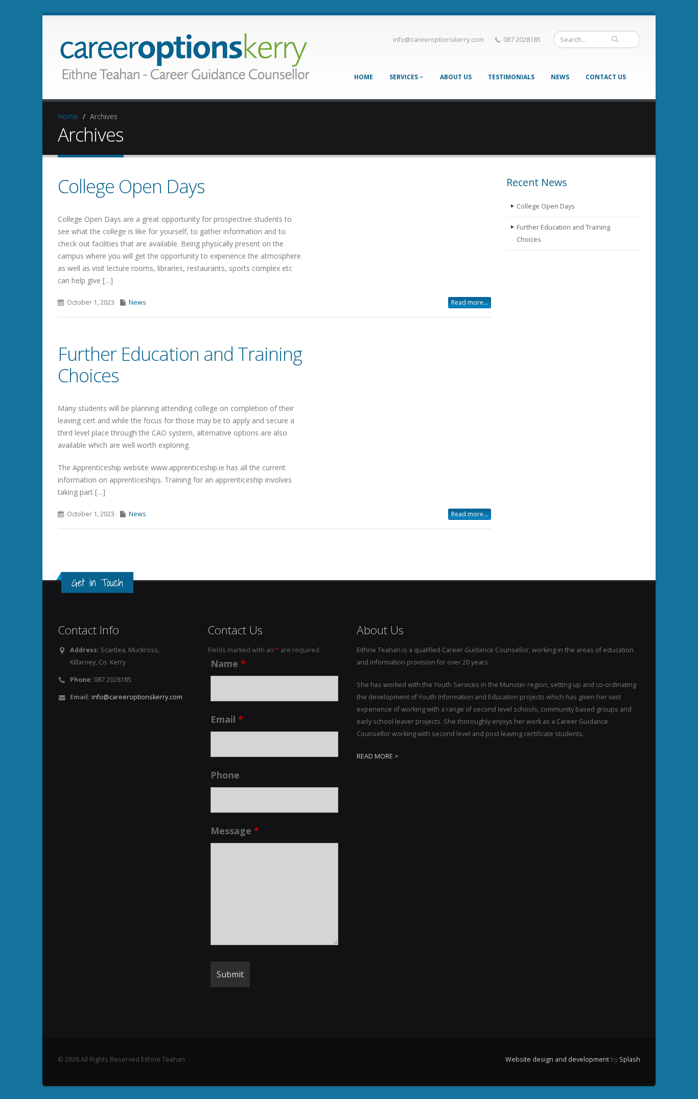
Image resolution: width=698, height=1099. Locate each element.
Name (228, 663)
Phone (225, 775)
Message (235, 831)
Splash (629, 1059)
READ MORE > (378, 756)
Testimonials (511, 77)
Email (227, 719)
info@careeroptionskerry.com (438, 39)
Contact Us (606, 77)
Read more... (469, 302)
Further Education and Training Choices (180, 364)
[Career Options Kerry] (185, 54)
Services (404, 77)
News (560, 77)
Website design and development (557, 1059)
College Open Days (131, 186)
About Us (456, 77)
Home (363, 77)
